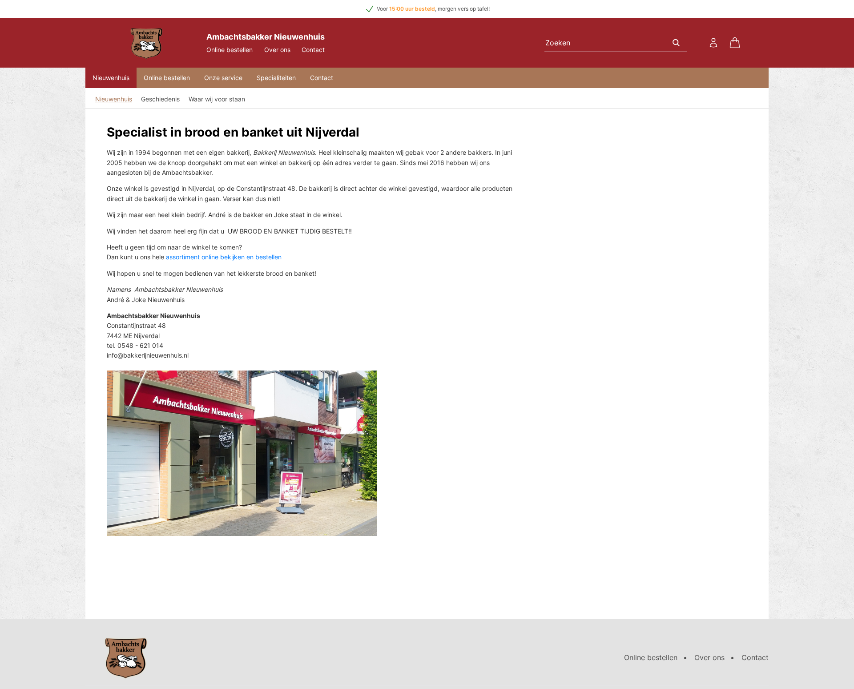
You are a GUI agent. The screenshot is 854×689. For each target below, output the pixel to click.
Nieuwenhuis (111, 77)
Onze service (223, 77)
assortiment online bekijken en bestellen (224, 257)
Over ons (277, 49)
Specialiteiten (276, 77)
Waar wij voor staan (217, 99)
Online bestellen (229, 49)
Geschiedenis (160, 99)
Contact (313, 49)
